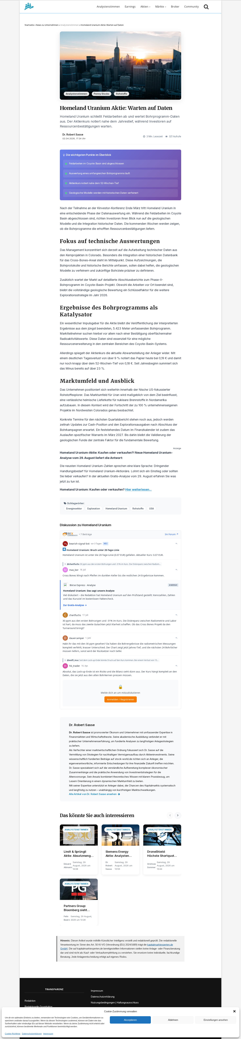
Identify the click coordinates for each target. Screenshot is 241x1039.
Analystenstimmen (108, 6)
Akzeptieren (130, 1019)
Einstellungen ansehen (216, 1019)
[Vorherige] (170, 815)
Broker (175, 6)
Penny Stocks (101, 94)
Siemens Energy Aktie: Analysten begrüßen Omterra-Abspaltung (119, 854)
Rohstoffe (121, 94)
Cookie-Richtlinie (12, 1034)
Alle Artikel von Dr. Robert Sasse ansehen (93, 794)
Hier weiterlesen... (138, 489)
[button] (234, 1011)
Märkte (159, 6)
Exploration (93, 508)
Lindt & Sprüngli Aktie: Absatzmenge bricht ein (78, 854)
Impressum (48, 1034)
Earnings (130, 6)
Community (191, 6)
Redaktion (30, 1000)
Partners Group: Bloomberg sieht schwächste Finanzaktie (75, 908)
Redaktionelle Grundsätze (38, 1006)
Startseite (29, 24)
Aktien (144, 6)
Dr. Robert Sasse (72, 134)
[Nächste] (178, 815)
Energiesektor (74, 508)
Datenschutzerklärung (32, 1034)
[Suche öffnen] (205, 6)
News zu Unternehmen (47, 24)
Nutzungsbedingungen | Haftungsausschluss (115, 1002)
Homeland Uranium (116, 508)
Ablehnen (173, 1019)
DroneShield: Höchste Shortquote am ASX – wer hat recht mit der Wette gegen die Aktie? (161, 854)
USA (151, 508)
